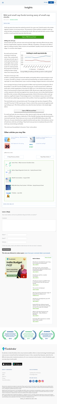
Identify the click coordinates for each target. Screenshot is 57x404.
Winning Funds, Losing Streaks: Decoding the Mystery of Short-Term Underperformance (42, 269)
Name (4, 234)
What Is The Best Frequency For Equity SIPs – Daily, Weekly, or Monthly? (40, 313)
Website (4, 242)
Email (4, 238)
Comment (4, 218)
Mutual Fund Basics (9, 12)
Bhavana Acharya (14, 19)
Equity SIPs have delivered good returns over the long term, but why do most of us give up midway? (41, 306)
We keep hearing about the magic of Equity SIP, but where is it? (42, 293)
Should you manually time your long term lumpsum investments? (41, 263)
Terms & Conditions (6, 380)
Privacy (3, 378)
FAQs (3, 374)
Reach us (4, 376)
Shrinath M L (36, 295)
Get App (46, 2)
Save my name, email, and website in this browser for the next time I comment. (22, 245)
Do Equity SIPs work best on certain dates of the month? (41, 319)
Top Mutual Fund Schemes (35, 372)
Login (51, 2)
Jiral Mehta (36, 264)
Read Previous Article (14, 157)
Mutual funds (7, 23)
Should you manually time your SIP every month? (41, 299)
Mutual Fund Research (24, 12)
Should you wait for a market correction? (40, 276)
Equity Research (37, 12)
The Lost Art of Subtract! (39, 288)
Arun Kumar (36, 289)
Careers (3, 372)
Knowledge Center (33, 374)
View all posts (48, 257)
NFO (44, 12)
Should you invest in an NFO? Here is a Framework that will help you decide (41, 282)
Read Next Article (45, 157)
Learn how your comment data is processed (37, 253)
